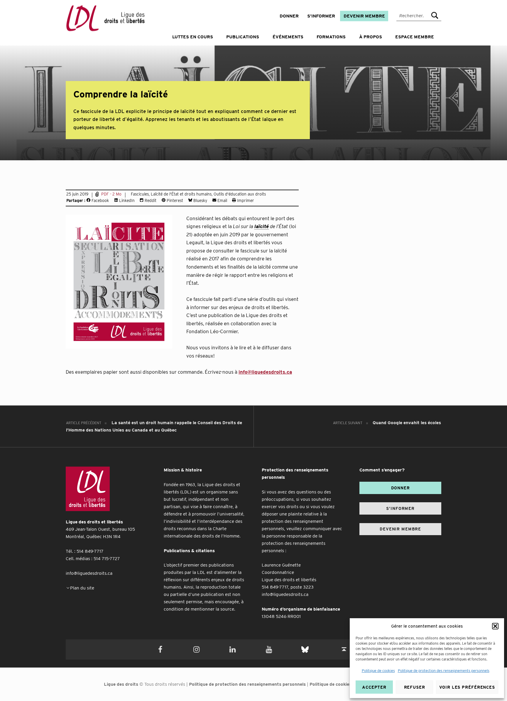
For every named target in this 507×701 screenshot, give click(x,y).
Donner (289, 16)
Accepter (374, 687)
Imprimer (245, 200)
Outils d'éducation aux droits (240, 194)
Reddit (149, 200)
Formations (331, 37)
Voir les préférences (467, 687)
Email (221, 200)
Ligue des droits (121, 684)
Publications (242, 37)
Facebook (99, 200)
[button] (495, 626)
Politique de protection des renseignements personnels (443, 670)
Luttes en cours (192, 37)
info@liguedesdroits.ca (265, 372)
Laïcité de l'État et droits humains (181, 194)
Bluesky (199, 200)
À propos (370, 37)
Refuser (414, 687)
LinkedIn (126, 200)
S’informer (321, 16)
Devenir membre (364, 16)
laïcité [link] (261, 226)
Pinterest (174, 200)
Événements (288, 37)
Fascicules (140, 194)
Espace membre (414, 37)
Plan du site (82, 588)
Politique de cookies (378, 670)
